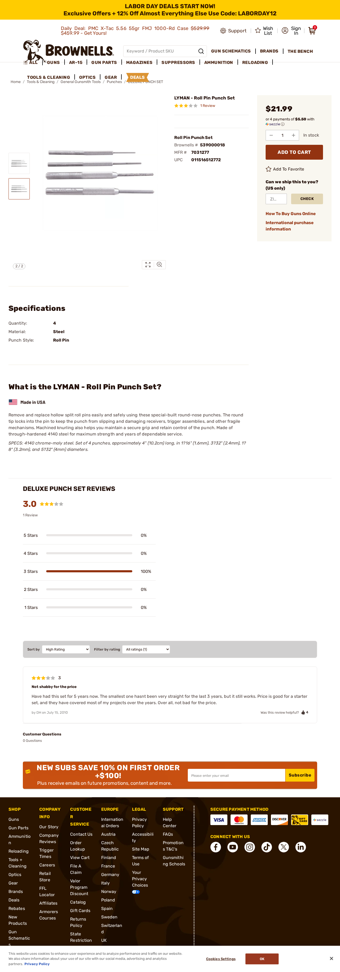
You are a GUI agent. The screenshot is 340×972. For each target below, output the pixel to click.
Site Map (141, 849)
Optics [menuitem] (87, 77)
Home (16, 82)
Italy (105, 883)
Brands (15, 891)
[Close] (331, 958)
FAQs (168, 834)
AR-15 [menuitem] (76, 62)
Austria (108, 834)
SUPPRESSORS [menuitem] (178, 62)
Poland (108, 900)
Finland (108, 857)
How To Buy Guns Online (291, 213)
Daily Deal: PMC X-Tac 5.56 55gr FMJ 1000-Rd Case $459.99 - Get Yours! (135, 30)
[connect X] (283, 847)
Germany (110, 874)
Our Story (48, 826)
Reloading (18, 851)
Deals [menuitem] (137, 77)
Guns (13, 819)
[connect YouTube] (232, 847)
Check (307, 199)
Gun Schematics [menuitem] (231, 51)
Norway (109, 891)
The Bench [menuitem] (300, 51)
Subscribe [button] (300, 775)
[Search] (201, 51)
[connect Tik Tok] (266, 847)
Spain (107, 908)
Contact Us (81, 834)
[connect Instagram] (249, 847)
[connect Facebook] (215, 847)
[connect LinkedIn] (300, 847)
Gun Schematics (19, 938)
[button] (291, 31)
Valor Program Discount (79, 887)
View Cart (80, 857)
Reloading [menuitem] (255, 62)
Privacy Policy (37, 964)
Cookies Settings (221, 959)
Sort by (33, 649)
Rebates (16, 908)
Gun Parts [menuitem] (104, 62)
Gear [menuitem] (111, 77)
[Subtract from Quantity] (271, 135)
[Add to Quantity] (293, 135)
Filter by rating (107, 649)
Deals (14, 900)
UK (104, 940)
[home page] (68, 51)
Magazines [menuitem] (139, 62)
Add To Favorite (288, 169)
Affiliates (48, 903)
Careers (47, 865)
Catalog (78, 902)
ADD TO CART (294, 152)
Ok (262, 959)
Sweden (109, 916)
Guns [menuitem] (53, 62)
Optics (15, 874)
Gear (13, 883)
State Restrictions (81, 940)
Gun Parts (18, 827)
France (108, 866)
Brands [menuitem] (269, 51)
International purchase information (290, 226)
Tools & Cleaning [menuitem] (48, 77)
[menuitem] (33, 62)
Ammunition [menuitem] (218, 62)
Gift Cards (80, 910)
